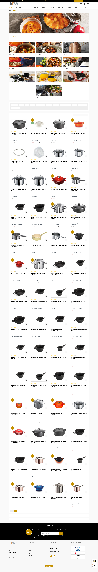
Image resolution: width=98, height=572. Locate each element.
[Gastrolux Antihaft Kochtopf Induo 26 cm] (79, 376)
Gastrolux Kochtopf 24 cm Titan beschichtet (18, 218)
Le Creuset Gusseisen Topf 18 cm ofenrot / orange (18, 414)
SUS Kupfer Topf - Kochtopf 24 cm (18, 497)
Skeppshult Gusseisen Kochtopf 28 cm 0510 (38, 442)
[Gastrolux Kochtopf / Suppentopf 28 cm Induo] (59, 376)
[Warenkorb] (87, 4)
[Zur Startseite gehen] (16, 3)
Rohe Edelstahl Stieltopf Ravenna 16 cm (59, 246)
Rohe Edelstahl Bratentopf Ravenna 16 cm (59, 162)
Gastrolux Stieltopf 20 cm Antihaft (58, 301)
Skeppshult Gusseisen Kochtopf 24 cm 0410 (78, 218)
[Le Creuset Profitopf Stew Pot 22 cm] (39, 124)
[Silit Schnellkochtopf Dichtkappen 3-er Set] (39, 152)
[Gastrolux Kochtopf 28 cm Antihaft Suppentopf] (39, 208)
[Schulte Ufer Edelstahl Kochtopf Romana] (39, 264)
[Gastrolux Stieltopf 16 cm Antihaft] (59, 348)
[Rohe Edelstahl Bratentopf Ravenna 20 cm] (79, 404)
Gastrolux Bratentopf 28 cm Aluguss (79, 441)
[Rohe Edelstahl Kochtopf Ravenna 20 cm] (19, 180)
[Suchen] (59, 4)
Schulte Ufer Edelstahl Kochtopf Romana (38, 274)
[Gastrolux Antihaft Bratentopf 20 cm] (39, 320)
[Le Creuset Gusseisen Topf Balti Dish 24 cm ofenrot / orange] (59, 460)
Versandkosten (51, 567)
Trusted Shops (31, 552)
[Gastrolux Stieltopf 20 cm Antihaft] (59, 292)
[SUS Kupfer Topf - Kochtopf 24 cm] (19, 488)
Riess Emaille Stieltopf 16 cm (37, 245)
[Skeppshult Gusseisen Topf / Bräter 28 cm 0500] (19, 124)
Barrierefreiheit (11, 557)
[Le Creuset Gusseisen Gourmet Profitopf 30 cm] (19, 432)
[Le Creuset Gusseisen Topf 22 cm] (39, 488)
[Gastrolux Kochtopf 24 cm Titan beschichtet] (19, 208)
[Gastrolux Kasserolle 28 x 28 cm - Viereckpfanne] (59, 264)
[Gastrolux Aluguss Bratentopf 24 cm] (39, 292)
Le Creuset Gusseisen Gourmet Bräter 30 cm (57, 414)
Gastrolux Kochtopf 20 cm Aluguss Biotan (78, 274)
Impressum (11, 555)
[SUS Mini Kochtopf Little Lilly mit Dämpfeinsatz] (59, 488)
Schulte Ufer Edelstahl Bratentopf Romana (58, 218)
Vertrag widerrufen (49, 566)
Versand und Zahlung (33, 548)
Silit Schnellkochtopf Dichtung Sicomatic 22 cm (17, 162)
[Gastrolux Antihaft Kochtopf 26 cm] (39, 348)
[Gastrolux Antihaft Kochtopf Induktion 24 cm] (59, 320)
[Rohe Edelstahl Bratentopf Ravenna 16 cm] (59, 152)
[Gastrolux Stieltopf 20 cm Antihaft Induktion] (39, 376)
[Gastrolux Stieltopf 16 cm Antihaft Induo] (79, 460)
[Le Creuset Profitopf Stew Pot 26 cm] (59, 180)
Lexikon (30, 553)
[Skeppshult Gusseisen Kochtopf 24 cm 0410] (79, 208)
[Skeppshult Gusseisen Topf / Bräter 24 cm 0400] (59, 432)
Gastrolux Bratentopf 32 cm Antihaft (19, 329)
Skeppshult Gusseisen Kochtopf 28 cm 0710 (58, 134)
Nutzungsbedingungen (64, 535)
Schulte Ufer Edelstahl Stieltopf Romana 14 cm (18, 246)
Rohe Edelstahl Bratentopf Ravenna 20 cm (79, 414)
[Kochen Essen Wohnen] (13, 543)
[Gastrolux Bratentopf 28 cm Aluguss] (79, 432)
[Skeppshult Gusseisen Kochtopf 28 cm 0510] (39, 432)
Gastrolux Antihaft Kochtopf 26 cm (38, 357)
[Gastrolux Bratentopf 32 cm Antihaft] (19, 320)
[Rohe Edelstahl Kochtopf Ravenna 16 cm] (79, 152)
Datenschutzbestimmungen (43, 536)
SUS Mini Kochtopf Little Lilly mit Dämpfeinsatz (58, 498)
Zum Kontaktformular (54, 551)
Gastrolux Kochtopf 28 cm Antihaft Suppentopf (38, 218)
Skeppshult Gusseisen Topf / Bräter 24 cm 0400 (58, 442)
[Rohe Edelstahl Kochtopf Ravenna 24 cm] (39, 180)
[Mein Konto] (84, 4)
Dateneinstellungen (12, 552)
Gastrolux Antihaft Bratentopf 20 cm (39, 329)
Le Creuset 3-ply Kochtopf (36, 413)
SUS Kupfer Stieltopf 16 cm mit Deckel (77, 498)
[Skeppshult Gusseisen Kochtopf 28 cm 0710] (59, 124)
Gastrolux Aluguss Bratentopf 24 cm (39, 301)
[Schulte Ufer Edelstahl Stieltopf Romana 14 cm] (19, 236)
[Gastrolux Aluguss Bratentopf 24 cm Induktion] (79, 348)
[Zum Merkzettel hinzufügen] (26, 128)
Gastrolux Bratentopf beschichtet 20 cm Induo (19, 358)
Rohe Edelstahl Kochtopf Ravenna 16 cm (79, 162)
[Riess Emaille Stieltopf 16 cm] (39, 236)
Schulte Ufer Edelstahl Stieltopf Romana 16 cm (78, 190)
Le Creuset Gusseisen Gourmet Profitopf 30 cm (17, 442)
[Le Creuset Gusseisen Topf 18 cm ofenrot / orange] (19, 404)
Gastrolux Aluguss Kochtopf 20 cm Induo (18, 386)
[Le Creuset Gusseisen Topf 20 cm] (19, 264)
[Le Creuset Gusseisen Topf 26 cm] (79, 124)
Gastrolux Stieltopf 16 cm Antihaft (58, 357)
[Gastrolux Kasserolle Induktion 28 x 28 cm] (19, 292)
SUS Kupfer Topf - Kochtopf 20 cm (38, 469)
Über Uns (10, 547)
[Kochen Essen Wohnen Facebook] (51, 556)
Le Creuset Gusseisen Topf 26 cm (78, 133)
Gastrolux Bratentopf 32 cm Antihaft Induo (79, 302)
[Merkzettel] (81, 4)
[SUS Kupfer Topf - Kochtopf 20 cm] (39, 460)
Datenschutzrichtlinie (57, 535)
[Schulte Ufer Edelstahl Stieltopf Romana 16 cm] (79, 180)
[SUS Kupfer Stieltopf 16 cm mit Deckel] (79, 488)
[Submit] (61, 533)
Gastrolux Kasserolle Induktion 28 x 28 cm (19, 302)
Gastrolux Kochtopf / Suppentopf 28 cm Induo (59, 386)
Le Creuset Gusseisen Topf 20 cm (18, 273)
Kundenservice (32, 547)
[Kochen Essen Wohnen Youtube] (54, 556)
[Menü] (96, 559)
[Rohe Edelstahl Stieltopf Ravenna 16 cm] (59, 236)
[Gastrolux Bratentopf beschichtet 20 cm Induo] (19, 348)
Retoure (30, 550)
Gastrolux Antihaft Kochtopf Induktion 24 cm (57, 330)
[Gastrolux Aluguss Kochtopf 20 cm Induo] (19, 376)
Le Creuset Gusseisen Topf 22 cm (38, 497)
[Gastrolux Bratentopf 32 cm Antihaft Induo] (79, 292)
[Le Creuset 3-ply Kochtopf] (39, 404)
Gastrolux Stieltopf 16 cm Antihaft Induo (78, 470)
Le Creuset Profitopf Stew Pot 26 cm (59, 189)
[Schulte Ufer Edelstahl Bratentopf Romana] (59, 208)
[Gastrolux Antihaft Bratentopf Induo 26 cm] (79, 320)
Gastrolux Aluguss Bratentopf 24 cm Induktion (79, 358)
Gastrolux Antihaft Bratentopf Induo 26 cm (79, 330)
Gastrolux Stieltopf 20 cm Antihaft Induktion (38, 386)
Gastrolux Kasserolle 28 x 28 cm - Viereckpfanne (58, 274)
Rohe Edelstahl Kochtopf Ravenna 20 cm (19, 190)
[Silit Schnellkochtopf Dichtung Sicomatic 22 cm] (19, 152)
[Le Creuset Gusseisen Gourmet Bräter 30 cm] (59, 404)
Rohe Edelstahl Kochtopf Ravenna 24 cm (39, 190)
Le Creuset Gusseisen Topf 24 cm (78, 245)
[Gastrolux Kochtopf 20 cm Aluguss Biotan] (79, 264)
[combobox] (49, 4)
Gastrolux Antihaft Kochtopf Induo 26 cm (78, 386)
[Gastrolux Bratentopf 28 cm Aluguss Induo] (19, 460)
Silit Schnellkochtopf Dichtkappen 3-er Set (39, 162)
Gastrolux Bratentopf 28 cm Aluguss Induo (19, 470)
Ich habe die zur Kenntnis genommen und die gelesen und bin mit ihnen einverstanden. (52, 536)
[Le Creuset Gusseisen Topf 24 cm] (79, 236)
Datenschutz (11, 549)
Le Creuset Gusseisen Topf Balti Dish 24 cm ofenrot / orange (59, 470)
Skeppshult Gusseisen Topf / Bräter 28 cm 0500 (18, 134)
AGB (57, 536)
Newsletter (31, 555)
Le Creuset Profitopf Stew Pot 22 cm (39, 133)
